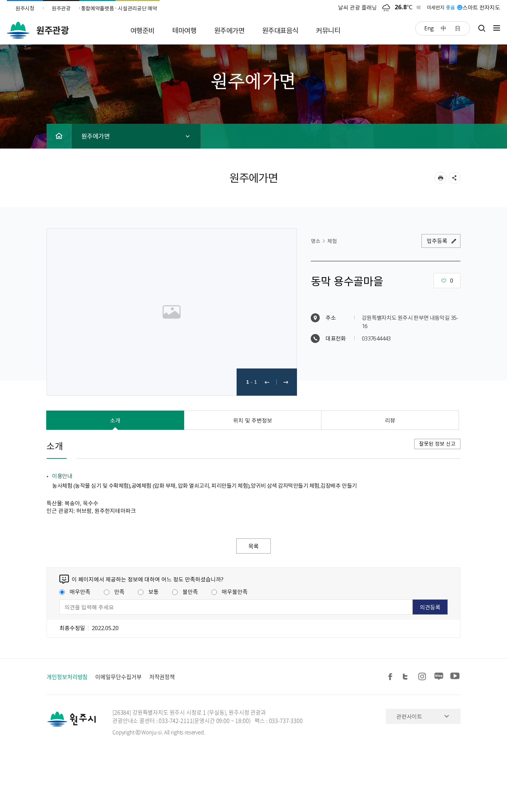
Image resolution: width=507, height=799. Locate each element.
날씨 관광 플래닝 (357, 7)
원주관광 (61, 8)
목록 (253, 546)
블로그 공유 (439, 676)
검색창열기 (481, 28)
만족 (119, 591)
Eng (429, 27)
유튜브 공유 (454, 676)
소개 (115, 420)
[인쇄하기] (440, 178)
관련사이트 (409, 716)
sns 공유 (454, 178)
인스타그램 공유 (423, 676)
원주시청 (25, 8)
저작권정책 (162, 676)
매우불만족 (235, 591)
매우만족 (80, 591)
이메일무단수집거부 (118, 676)
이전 (267, 382)
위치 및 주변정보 (252, 420)
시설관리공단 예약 (137, 8)
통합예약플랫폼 (97, 8)
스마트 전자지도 (481, 7)
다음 (286, 382)
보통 (153, 591)
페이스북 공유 (391, 676)
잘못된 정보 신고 (437, 443)
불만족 (190, 591)
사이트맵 (495, 28)
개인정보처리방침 (67, 676)
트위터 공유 (407, 676)
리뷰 (390, 420)
